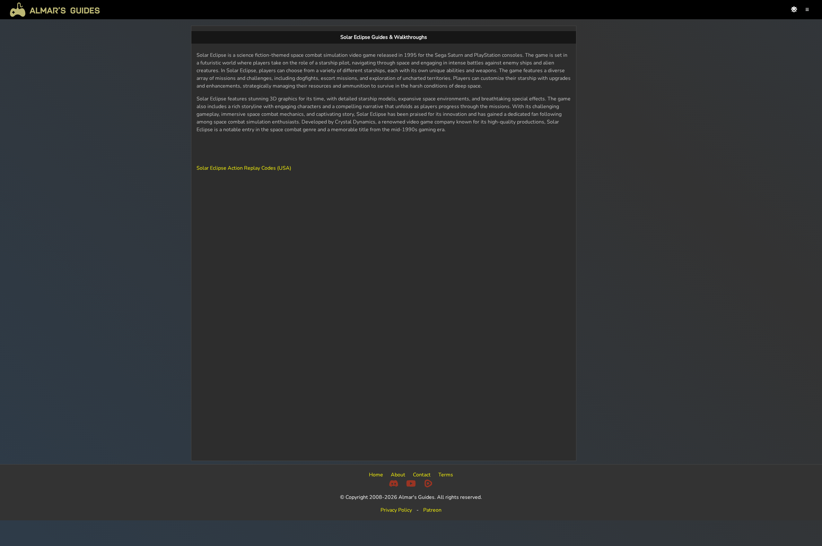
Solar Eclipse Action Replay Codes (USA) (244, 168)
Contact (422, 474)
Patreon (432, 510)
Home (376, 474)
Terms (445, 474)
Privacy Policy (396, 510)
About (398, 474)
